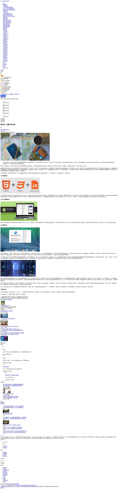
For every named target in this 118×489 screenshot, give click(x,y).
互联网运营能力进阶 (7, 13)
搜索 (2, 70)
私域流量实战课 (6, 25)
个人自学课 (5, 12)
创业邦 (4, 479)
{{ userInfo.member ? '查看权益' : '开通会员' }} (10, 94)
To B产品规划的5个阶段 (8, 393)
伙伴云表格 (5, 473)
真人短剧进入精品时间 (8, 413)
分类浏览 (5, 29)
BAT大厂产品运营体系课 (8, 8)
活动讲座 (5, 61)
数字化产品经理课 (7, 20)
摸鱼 (4, 66)
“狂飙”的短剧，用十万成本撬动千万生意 (9, 334)
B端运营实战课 (6, 24)
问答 (4, 62)
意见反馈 (5, 454)
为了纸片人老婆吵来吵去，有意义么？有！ (9, 326)
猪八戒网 (5, 472)
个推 (4, 476)
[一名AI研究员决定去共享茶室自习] (4, 325)
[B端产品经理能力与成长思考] (4, 317)
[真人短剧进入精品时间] (6, 412)
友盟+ (4, 477)
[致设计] (5, 446)
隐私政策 (5, 452)
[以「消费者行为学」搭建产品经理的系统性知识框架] (12, 332)
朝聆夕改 (7, 375)
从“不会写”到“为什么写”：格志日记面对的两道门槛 (14, 432)
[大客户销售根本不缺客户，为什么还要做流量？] (14, 406)
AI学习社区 (5, 480)
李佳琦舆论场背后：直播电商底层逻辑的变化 (13, 385)
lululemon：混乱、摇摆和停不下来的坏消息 (12, 428)
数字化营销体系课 (7, 22)
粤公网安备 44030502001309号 (30, 485)
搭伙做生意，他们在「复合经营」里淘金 (12, 424)
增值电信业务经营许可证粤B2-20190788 (30, 486)
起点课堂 (5, 471)
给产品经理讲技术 (4, 129)
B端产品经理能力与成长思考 (6, 310)
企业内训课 (5, 18)
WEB (3, 299)
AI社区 (4, 65)
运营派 (11, 483)
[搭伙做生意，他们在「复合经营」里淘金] (6, 423)
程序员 (10, 299)
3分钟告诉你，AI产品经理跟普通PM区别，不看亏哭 (14, 418)
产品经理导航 (6, 470)
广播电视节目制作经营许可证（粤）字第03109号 (11, 486)
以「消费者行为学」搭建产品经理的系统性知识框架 (11, 330)
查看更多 (5, 11)
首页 (4, 3)
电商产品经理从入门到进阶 (9, 16)
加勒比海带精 (6, 366)
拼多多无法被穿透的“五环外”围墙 (10, 397)
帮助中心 (5, 456)
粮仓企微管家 (16, 483)
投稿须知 (5, 453)
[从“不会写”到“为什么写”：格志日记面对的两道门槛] (14, 431)
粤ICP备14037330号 (19, 485)
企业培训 (5, 64)
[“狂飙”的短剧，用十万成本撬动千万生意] (4, 340)
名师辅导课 (5, 5)
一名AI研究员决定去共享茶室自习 (7, 318)
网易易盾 (5, 475)
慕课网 (4, 481)
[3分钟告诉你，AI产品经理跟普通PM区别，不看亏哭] (15, 417)
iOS (1, 299)
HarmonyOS (5, 67)
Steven (4, 358)
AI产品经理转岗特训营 (8, 7)
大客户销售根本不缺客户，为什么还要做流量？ (13, 407)
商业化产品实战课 (7, 21)
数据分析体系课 (6, 26)
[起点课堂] (5, 442)
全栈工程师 (6, 299)
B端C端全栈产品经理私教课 (9, 9)
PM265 (4, 468)
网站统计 (2, 487)
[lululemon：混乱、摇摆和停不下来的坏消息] (13, 427)
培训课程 (5, 4)
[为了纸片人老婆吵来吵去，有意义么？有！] (10, 329)
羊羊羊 (4, 349)
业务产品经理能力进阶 (8, 15)
